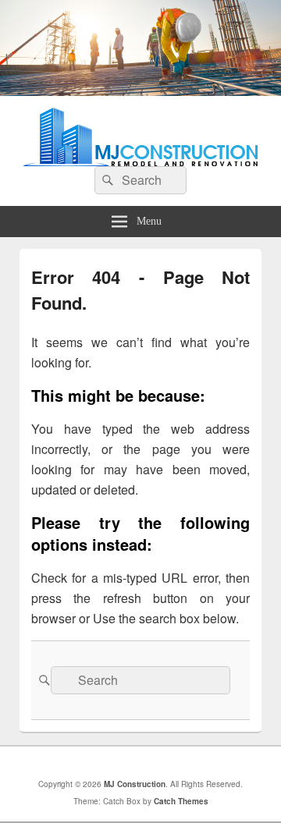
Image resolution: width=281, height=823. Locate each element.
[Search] (106, 180)
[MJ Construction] (140, 91)
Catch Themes (181, 801)
